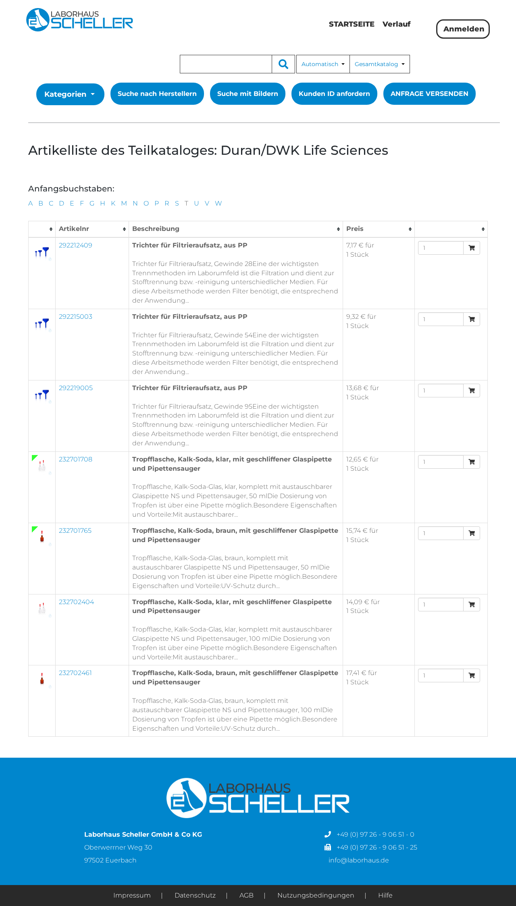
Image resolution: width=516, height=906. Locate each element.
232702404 (76, 602)
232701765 (75, 530)
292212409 (75, 245)
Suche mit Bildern (247, 94)
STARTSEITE (352, 24)
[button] (323, 64)
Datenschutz (195, 895)
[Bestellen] (471, 248)
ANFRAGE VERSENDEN (429, 94)
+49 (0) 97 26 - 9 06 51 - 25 (376, 847)
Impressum (132, 895)
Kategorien (65, 94)
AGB (246, 895)
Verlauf (396, 24)
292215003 (75, 316)
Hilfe (385, 895)
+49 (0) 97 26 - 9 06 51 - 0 (374, 834)
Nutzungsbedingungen (315, 895)
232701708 (75, 459)
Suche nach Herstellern (157, 94)
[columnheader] (42, 229)
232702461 (75, 673)
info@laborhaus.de (359, 860)
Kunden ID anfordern (334, 94)
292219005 (76, 388)
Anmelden (463, 29)
